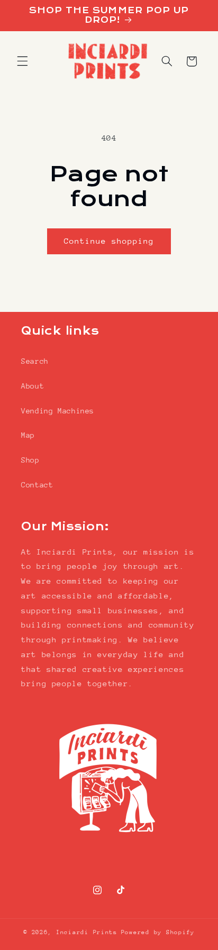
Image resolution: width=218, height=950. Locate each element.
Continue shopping (109, 240)
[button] (22, 61)
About (32, 386)
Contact (37, 485)
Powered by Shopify (158, 932)
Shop (30, 460)
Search (35, 361)
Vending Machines (57, 411)
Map (28, 435)
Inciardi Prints (86, 932)
